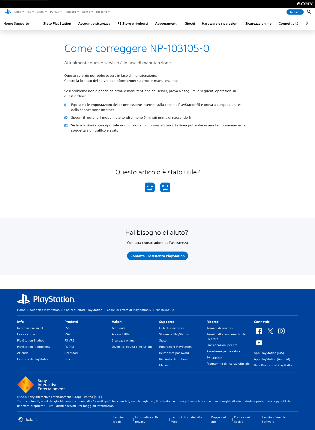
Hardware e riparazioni (220, 23)
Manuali (164, 365)
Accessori (70, 11)
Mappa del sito (218, 419)
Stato (162, 340)
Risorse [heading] (213, 321)
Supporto (101, 11)
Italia (29, 419)
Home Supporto (16, 23)
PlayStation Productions (33, 347)
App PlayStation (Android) (272, 359)
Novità (86, 11)
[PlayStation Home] (8, 12)
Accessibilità (121, 334)
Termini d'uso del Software (274, 419)
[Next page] (306, 23)
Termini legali (118, 419)
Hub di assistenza (171, 328)
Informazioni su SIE (30, 328)
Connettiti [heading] (262, 321)
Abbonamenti (166, 23)
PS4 (67, 334)
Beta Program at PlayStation (273, 365)
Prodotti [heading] (71, 321)
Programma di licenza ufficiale (228, 364)
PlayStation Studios (30, 340)
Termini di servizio (219, 328)
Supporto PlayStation (45, 310)
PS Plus (54, 11)
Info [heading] (20, 321)
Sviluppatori (215, 357)
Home (21, 310)
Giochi (40, 11)
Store (17, 11)
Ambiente (119, 328)
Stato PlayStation (57, 23)
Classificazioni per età (222, 345)
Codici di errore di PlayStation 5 (129, 310)
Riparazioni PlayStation (175, 347)
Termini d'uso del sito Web (186, 419)
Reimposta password (174, 353)
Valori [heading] (117, 321)
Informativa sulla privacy (147, 419)
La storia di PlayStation (33, 359)
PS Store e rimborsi (132, 23)
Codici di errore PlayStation (83, 310)
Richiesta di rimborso (174, 359)
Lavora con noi (27, 334)
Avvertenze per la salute (223, 351)
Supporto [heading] (166, 321)
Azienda (22, 353)
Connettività (288, 23)
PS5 (29, 11)
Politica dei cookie (242, 419)
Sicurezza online (258, 23)
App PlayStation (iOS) (269, 353)
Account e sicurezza (94, 23)
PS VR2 (69, 340)
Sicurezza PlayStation (174, 334)
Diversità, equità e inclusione (132, 347)
